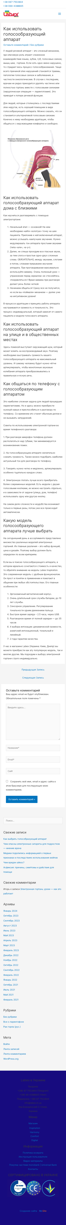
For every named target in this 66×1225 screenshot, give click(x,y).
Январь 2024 (10, 911)
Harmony (34, 1132)
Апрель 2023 (10, 940)
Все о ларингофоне (13, 1021)
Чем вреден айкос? (13, 862)
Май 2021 (8, 994)
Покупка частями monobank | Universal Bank (33, 1165)
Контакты (33, 1169)
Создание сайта (28, 1211)
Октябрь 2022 (10, 965)
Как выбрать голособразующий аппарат (25, 839)
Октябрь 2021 (10, 984)
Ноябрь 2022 (10, 960)
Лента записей (11, 1049)
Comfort (34, 1136)
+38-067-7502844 (13, 2)
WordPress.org (10, 1059)
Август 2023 (10, 925)
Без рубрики (37, 45)
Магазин (33, 1123)
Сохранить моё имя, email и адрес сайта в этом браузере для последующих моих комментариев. (31, 785)
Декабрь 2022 (10, 955)
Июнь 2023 (9, 930)
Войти (6, 1044)
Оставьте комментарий (15, 45)
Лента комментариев (14, 1054)
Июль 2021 (9, 989)
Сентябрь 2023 (11, 920)
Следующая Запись (33, 677)
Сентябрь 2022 (11, 970)
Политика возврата (33, 1152)
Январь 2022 (10, 979)
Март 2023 (9, 945)
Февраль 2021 (10, 999)
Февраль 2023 (11, 950)
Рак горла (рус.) (12, 1026)
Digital (34, 1140)
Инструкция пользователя (33, 1156)
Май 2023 (8, 935)
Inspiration (34, 1128)
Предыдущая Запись (33, 669)
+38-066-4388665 (13, 6)
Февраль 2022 (11, 975)
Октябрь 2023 (10, 915)
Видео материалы (33, 1161)
